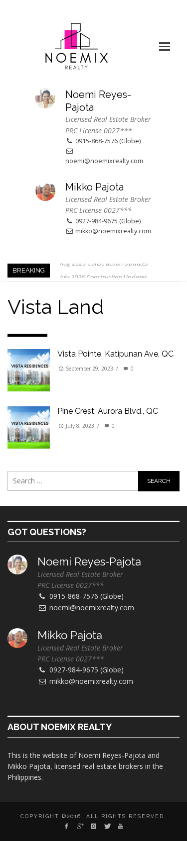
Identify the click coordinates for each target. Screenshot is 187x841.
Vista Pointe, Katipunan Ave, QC (115, 354)
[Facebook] (66, 826)
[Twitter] (107, 826)
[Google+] (79, 826)
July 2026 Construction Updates (103, 270)
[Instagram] (93, 826)
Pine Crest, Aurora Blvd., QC (107, 411)
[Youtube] (121, 826)
